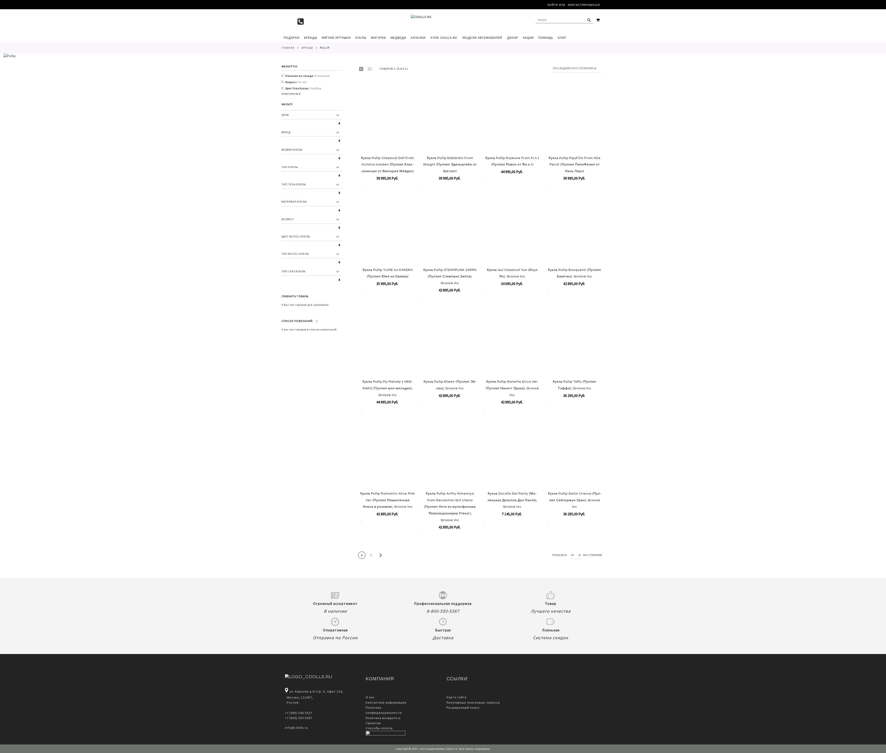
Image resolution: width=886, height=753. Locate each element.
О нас (370, 697)
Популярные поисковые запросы (473, 702)
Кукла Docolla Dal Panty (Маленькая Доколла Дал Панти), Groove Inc (512, 500)
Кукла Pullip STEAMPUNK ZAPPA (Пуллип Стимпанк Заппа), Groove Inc (450, 276)
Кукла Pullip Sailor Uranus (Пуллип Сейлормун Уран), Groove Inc (574, 500)
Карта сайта (456, 697)
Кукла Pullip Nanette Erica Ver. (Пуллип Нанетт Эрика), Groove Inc (512, 388)
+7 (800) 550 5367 (298, 718)
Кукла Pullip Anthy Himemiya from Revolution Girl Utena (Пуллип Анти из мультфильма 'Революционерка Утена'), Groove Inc (450, 507)
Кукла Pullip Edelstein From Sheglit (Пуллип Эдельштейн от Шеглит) (450, 164)
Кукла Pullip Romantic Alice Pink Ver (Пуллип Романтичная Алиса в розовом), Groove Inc (387, 500)
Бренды (307, 47)
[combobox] (564, 19)
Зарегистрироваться (584, 4)
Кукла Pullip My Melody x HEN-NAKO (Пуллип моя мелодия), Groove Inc (387, 388)
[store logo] (441, 21)
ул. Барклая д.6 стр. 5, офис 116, (316, 691)
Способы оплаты (379, 728)
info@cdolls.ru (296, 728)
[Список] (370, 68)
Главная (287, 47)
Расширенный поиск (463, 707)
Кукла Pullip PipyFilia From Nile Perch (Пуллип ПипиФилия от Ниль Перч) (575, 164)
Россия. (292, 702)
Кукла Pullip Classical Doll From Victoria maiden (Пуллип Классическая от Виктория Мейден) (387, 164)
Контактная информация (386, 702)
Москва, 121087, (299, 697)
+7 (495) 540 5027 (298, 713)
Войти (553, 4)
